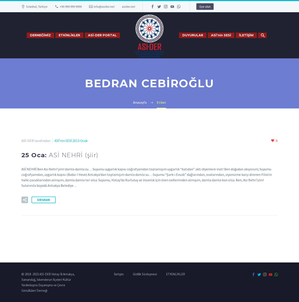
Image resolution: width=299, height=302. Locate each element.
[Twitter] (159, 6)
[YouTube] (172, 6)
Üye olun (205, 7)
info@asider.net (104, 7)
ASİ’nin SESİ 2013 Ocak (71, 140)
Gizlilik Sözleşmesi (145, 274)
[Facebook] (152, 6)
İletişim (119, 274)
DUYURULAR (192, 35)
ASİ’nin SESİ (221, 35)
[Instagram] (165, 6)
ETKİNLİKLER (69, 35)
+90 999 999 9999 (71, 7)
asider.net (128, 7)
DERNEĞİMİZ (40, 35)
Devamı (43, 200)
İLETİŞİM (246, 35)
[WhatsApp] (179, 6)
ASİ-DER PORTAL (102, 35)
